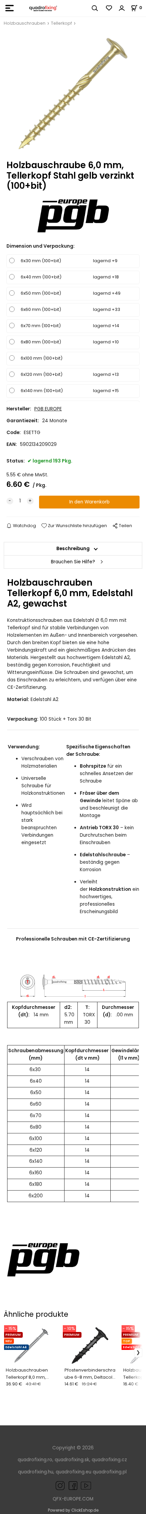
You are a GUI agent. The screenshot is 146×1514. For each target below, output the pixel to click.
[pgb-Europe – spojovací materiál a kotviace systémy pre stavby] (43, 1259)
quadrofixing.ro (35, 1459)
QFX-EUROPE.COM (73, 1499)
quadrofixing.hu (35, 1472)
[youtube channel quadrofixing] (79, 1485)
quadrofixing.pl (110, 1472)
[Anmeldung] (121, 8)
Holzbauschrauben (24, 23)
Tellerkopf (61, 23)
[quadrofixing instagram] (60, 1485)
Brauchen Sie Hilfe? (73, 562)
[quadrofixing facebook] (71, 1485)
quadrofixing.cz (109, 1459)
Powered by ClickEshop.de (73, 1510)
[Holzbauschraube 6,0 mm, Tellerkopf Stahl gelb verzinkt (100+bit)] (73, 93)
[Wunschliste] (109, 8)
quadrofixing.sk (72, 1459)
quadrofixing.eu (73, 1472)
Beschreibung (73, 548)
